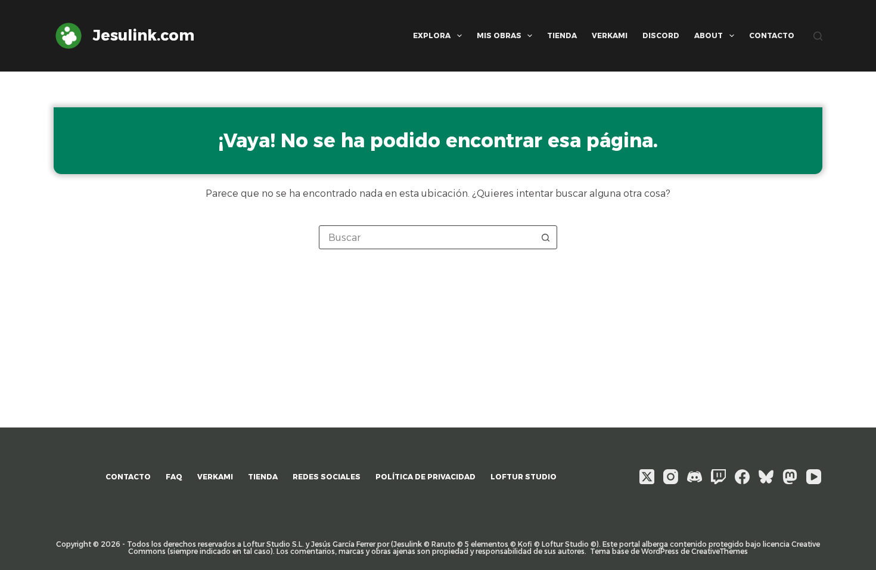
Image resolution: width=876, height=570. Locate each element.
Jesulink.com (143, 35)
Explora (432, 35)
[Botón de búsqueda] (545, 237)
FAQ (174, 476)
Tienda (562, 35)
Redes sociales (327, 476)
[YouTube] (813, 476)
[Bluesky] (766, 476)
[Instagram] (670, 476)
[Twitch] (718, 476)
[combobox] (426, 237)
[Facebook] (742, 476)
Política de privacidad (425, 476)
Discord (660, 35)
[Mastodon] (789, 476)
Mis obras (499, 35)
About (708, 35)
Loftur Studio (523, 476)
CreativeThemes (719, 551)
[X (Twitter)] (646, 476)
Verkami (610, 35)
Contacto (771, 35)
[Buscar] (817, 36)
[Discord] (694, 476)
